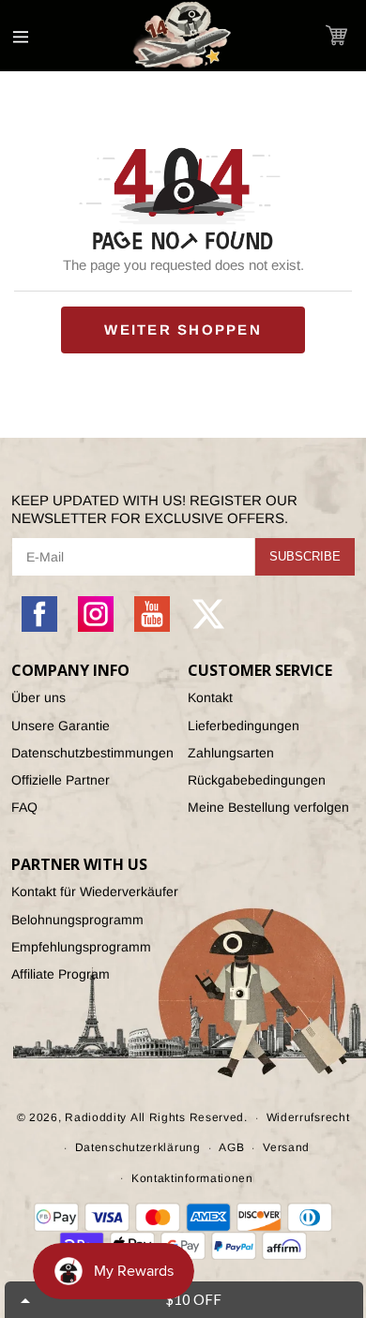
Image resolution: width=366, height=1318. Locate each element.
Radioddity (96, 1117)
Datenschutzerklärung (138, 1147)
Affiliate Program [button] (60, 973)
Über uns (38, 697)
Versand (286, 1147)
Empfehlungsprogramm (81, 946)
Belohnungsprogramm (77, 919)
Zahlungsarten (231, 752)
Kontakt (210, 697)
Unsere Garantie (60, 725)
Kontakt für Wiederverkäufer (94, 891)
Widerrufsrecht (308, 1117)
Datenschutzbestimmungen (92, 752)
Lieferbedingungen (243, 725)
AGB (231, 1147)
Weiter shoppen (183, 329)
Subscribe (305, 556)
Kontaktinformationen (192, 1178)
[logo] (183, 35)
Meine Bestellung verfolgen (268, 807)
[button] (336, 35)
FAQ (24, 807)
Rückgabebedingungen (257, 779)
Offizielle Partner (60, 779)
